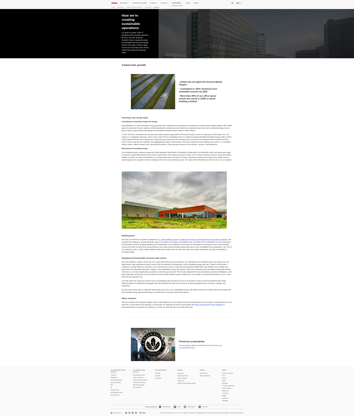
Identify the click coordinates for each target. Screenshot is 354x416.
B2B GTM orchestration (139, 385)
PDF (112, 385)
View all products (115, 395)
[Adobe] (114, 3)
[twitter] (133, 413)
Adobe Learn (181, 380)
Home (113, 7)
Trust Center (225, 393)
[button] (232, 2)
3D (111, 387)
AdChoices (240, 413)
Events (224, 380)
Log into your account (227, 373)
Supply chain (225, 390)
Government (158, 378)
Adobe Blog (225, 400)
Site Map (233, 413)
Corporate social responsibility (134, 7)
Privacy (185, 413)
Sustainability (176, 3)
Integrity (224, 395)
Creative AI (113, 375)
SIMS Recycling (201, 305)
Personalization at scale (139, 375)
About (223, 375)
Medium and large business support (186, 383)
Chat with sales (204, 373)
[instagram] (129, 413)
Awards (188, 3)
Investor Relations (226, 388)
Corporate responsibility (228, 385)
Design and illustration (116, 380)
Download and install (183, 375)
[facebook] (126, 413)
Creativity (153, 3)
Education (157, 373)
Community (164, 3)
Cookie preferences (201, 413)
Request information (205, 375)
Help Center (181, 373)
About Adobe (124, 3)
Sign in (238, 3)
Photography (114, 377)
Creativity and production (139, 382)
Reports (196, 3)
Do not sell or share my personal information (218, 413)
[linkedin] (136, 413)
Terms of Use (192, 413)
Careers (224, 378)
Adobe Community (182, 378)
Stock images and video (117, 392)
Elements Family (115, 390)
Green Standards (216, 305)
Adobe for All (225, 398)
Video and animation (116, 382)
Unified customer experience (140, 380)
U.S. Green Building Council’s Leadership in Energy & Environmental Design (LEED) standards (192, 239)
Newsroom (225, 383)
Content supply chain (138, 377)
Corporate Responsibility (139, 3)
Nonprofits (157, 375)
